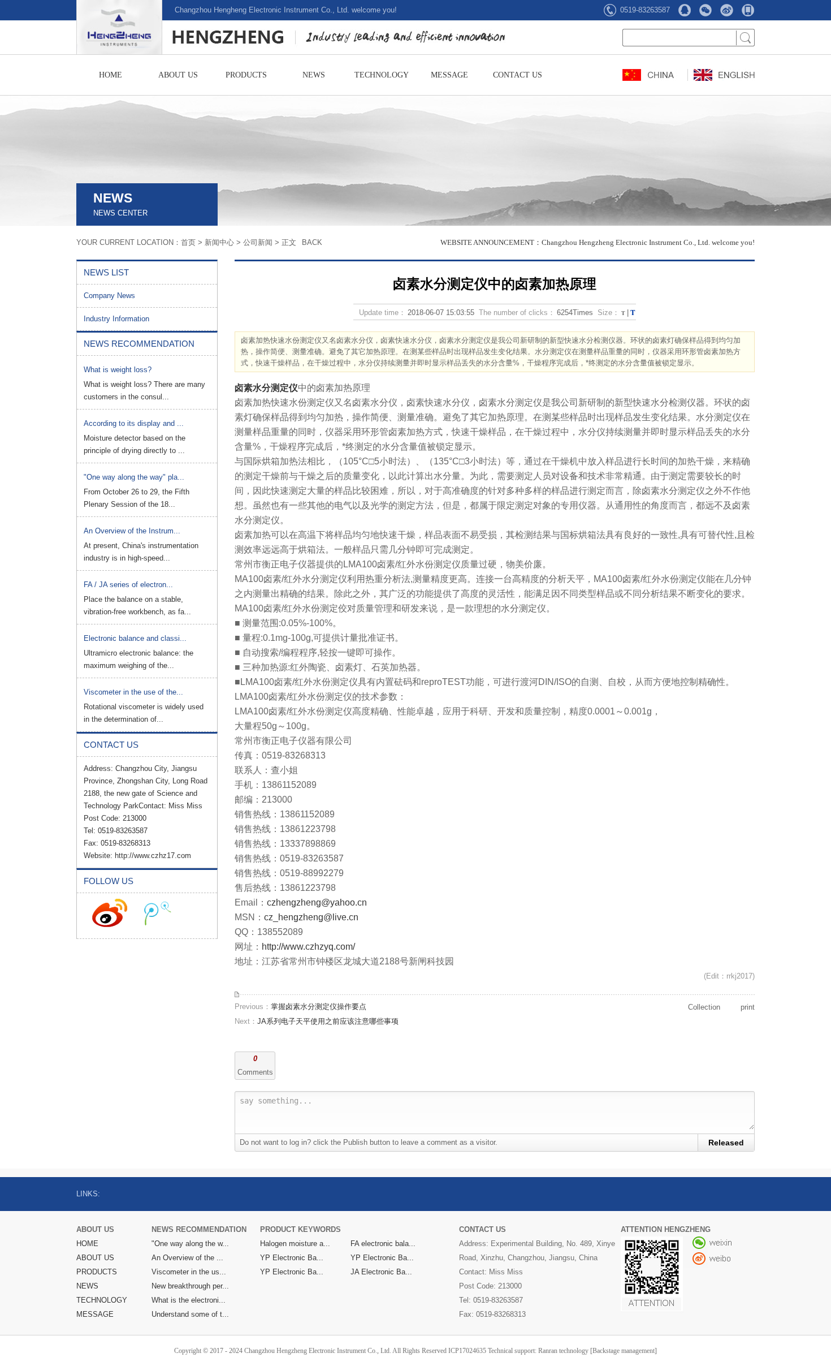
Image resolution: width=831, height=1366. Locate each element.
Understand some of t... (190, 1314)
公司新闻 (257, 242)
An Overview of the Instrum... (132, 531)
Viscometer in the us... (189, 1272)
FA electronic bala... (383, 1243)
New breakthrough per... (190, 1286)
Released (726, 1142)
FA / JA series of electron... (128, 584)
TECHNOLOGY (381, 75)
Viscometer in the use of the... (133, 692)
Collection (704, 1007)
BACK (312, 242)
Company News (109, 295)
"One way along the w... (190, 1243)
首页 (188, 242)
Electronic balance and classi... (135, 638)
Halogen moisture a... (295, 1243)
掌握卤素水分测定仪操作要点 (318, 1006)
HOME (110, 75)
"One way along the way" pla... (134, 477)
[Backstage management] (623, 1351)
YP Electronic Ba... (291, 1257)
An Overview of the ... (187, 1257)
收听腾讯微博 (157, 913)
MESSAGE (449, 75)
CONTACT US (517, 75)
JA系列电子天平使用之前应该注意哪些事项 (328, 1021)
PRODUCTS (246, 75)
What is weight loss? (118, 369)
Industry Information (116, 318)
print (748, 1007)
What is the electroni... (189, 1300)
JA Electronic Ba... (381, 1272)
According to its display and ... (134, 423)
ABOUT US (178, 75)
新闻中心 (219, 242)
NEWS (313, 75)
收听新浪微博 (109, 913)
